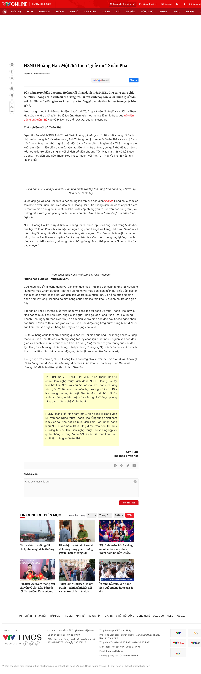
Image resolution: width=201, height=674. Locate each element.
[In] (11, 88)
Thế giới (60, 12)
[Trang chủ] (4, 11)
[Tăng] (12, 102)
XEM (129, 515)
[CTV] (178, 643)
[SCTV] (178, 652)
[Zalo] (121, 465)
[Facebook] (11, 64)
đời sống (131, 12)
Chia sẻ (134, 80)
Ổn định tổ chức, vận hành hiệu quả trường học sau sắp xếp (116, 587)
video (177, 12)
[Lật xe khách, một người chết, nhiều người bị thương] (37, 531)
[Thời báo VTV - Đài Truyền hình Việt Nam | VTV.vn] (14, 4)
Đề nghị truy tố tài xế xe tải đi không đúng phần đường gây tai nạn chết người (76, 549)
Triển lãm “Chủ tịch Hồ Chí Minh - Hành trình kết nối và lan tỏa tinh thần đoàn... (76, 587)
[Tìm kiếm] (185, 4)
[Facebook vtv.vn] (178, 4)
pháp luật (44, 12)
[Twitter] (128, 465)
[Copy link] (11, 71)
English (168, 4)
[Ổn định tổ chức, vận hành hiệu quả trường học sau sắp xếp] (116, 570)
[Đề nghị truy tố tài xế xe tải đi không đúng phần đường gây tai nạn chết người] (77, 531)
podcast (191, 12)
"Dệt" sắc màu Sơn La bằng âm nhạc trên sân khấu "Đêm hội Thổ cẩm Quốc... (116, 549)
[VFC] (178, 633)
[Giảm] (12, 111)
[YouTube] (31, 643)
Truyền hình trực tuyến (124, 4)
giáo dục (163, 12)
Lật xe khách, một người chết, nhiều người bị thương (37, 547)
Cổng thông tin (150, 4)
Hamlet (108, 201)
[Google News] (100, 80)
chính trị (16, 12)
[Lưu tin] (11, 95)
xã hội (30, 12)
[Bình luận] (11, 77)
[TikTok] (37, 643)
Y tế (118, 12)
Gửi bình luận (129, 503)
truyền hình (90, 12)
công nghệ (147, 12)
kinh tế (74, 12)
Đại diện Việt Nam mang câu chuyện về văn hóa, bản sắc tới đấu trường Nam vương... (37, 587)
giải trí (106, 12)
